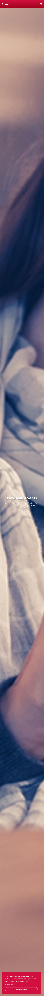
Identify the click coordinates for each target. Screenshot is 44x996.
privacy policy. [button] (10, 984)
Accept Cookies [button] (21, 989)
